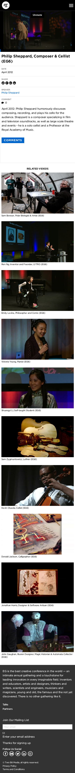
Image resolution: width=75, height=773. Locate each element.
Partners (7, 708)
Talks (5, 704)
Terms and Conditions (13, 769)
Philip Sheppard (10, 92)
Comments (13, 140)
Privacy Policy (9, 766)
